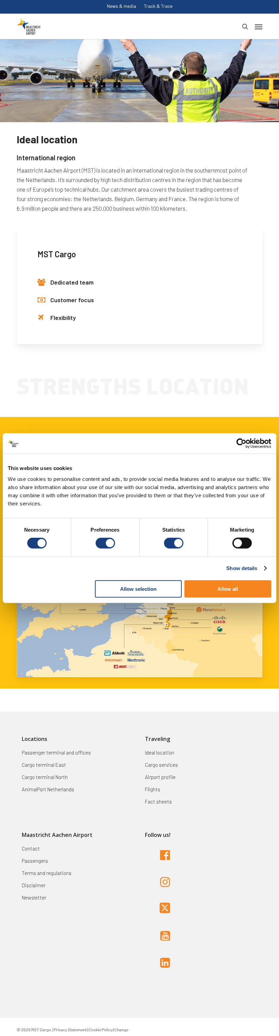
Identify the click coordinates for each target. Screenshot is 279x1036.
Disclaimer (34, 885)
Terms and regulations (46, 873)
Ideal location (159, 752)
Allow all (227, 589)
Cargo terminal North (45, 777)
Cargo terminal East (44, 765)
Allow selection (138, 589)
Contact (31, 848)
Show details (241, 568)
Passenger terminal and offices (56, 752)
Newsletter (34, 897)
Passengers (35, 861)
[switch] (105, 543)
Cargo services (161, 765)
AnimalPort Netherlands (48, 789)
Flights (152, 789)
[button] (258, 26)
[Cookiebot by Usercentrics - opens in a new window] (241, 443)
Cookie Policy (100, 1029)
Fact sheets (158, 801)
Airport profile (160, 777)
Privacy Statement (70, 1029)
